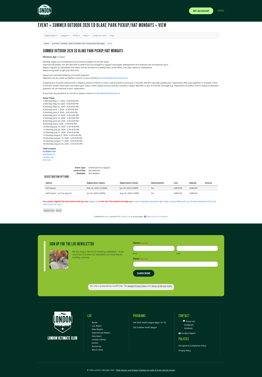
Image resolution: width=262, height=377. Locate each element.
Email (140, 258)
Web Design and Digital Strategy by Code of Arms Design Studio (145, 370)
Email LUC (190, 321)
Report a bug (127, 216)
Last (178, 253)
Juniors (95, 343)
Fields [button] (75, 35)
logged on (93, 201)
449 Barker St (49, 154)
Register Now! (49, 210)
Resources (96, 346)
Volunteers (97, 336)
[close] (220, 10)
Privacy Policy (185, 350)
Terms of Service (158, 286)
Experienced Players (101, 332)
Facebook (188, 328)
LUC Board (96, 326)
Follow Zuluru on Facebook (157, 216)
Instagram (188, 324)
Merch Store (97, 349)
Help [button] (85, 35)
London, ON (48, 157)
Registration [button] (50, 35)
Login (112, 35)
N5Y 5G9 (47, 160)
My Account (201, 11)
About (94, 322)
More (58, 210)
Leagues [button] (64, 35)
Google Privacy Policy (137, 286)
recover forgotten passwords (146, 201)
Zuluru (106, 216)
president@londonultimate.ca (114, 78)
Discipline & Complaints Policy (192, 345)
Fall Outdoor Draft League (145, 327)
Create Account (99, 35)
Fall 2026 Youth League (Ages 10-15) (149, 322)
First (135, 253)
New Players (97, 329)
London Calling (99, 339)
